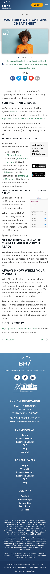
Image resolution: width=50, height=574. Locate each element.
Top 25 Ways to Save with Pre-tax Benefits (24, 118)
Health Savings (41, 64)
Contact (25, 496)
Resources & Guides (26, 68)
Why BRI (25, 468)
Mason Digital (30, 571)
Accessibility (33, 568)
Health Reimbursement (24, 64)
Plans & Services (25, 438)
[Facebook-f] (17, 378)
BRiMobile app (14, 155)
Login (25, 435)
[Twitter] (25, 378)
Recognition (25, 503)
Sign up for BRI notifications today (20, 328)
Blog (25, 448)
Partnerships (25, 499)
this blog (6, 172)
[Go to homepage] (6, 5)
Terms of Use (21, 568)
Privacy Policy (9, 568)
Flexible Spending (32, 61)
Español (25, 452)
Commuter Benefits (15, 61)
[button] (12, 78)
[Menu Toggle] (46, 5)
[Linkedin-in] (33, 378)
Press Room (25, 506)
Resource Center (25, 441)
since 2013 (15, 111)
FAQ (25, 445)
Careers (25, 509)
